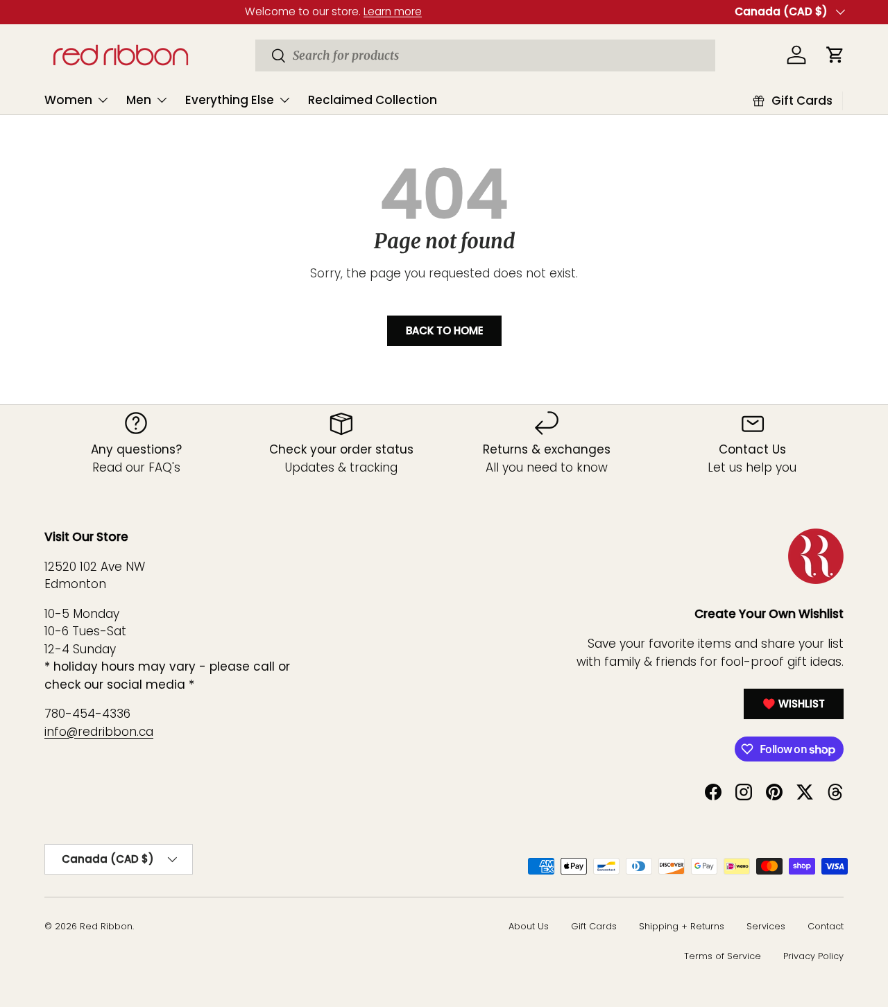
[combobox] (485, 55)
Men (138, 100)
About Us (529, 926)
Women (68, 100)
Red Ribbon (106, 926)
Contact (826, 926)
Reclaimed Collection (372, 100)
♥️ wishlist (793, 703)
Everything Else (229, 100)
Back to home (444, 330)
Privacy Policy (813, 956)
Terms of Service (722, 956)
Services (765, 926)
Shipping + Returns (681, 926)
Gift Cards (594, 926)
